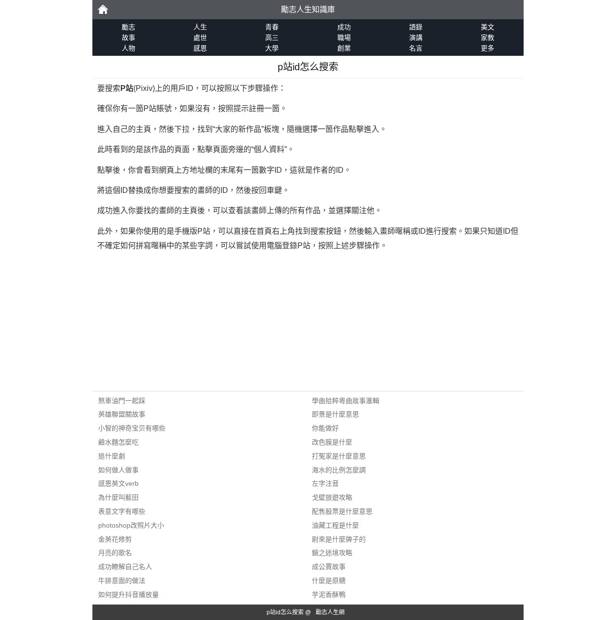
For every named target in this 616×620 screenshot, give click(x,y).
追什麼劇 (111, 456)
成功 (344, 27)
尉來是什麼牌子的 (339, 539)
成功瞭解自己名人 (125, 566)
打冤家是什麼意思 (339, 456)
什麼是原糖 (329, 580)
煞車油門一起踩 (121, 401)
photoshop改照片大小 (131, 525)
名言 (416, 48)
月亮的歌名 (115, 553)
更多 (487, 48)
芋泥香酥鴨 (329, 594)
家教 (487, 37)
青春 (272, 27)
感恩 (200, 48)
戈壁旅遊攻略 (332, 497)
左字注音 (325, 483)
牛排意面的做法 (121, 580)
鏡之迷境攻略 (332, 553)
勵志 (102, 9)
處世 (200, 37)
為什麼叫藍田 (118, 497)
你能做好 (325, 428)
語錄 (416, 27)
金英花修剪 (115, 539)
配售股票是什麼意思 (342, 511)
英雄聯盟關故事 (121, 414)
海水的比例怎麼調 (339, 470)
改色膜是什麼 (332, 442)
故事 (128, 37)
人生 (200, 27)
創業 (344, 48)
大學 (272, 48)
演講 (416, 37)
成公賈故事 (329, 566)
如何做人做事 (118, 470)
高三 (272, 37)
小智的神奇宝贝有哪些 (132, 428)
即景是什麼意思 (335, 414)
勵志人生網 (330, 612)
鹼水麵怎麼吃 (118, 442)
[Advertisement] (308, 323)
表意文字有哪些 (121, 511)
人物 (128, 48)
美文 (487, 27)
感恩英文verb (118, 483)
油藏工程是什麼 (335, 525)
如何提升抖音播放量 (128, 594)
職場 (344, 37)
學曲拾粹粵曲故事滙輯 (345, 401)
